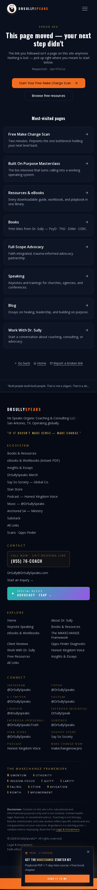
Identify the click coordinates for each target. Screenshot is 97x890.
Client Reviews (17, 644)
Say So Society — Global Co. (28, 482)
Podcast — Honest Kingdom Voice (32, 496)
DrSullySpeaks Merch (22, 475)
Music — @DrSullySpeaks (25, 504)
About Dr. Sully (62, 620)
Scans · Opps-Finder (21, 532)
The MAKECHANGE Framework (65, 635)
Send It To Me (57, 878)
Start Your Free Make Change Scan (45, 83)
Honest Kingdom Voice (68, 650)
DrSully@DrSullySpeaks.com (27, 573)
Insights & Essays (20, 467)
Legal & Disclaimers (67, 829)
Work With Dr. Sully (21, 650)
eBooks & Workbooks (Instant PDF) (33, 460)
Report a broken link (68, 363)
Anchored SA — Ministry (25, 511)
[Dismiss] (88, 852)
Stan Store (15, 489)
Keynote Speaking (20, 626)
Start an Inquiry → (20, 580)
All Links (13, 525)
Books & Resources (21, 453)
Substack (13, 518)
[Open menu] (85, 9)
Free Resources (18, 656)
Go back (24, 363)
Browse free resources (48, 95)
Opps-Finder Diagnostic (68, 644)
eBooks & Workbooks (23, 633)
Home (41, 363)
